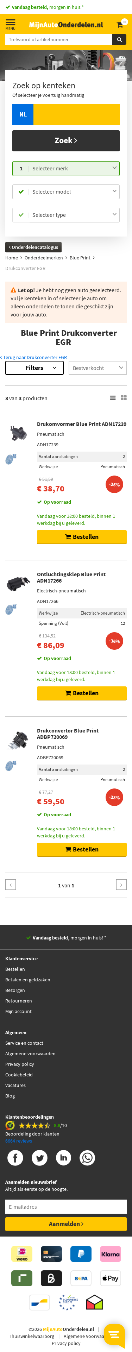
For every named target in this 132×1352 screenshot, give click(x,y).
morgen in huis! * (69, 938)
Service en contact (24, 1043)
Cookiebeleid (19, 1074)
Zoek (64, 140)
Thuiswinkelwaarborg (31, 1336)
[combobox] (75, 168)
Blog (10, 1096)
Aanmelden (65, 1224)
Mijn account (18, 1011)
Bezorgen (15, 990)
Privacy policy (19, 1064)
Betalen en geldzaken (27, 979)
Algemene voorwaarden (30, 1053)
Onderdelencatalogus (34, 247)
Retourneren (18, 1001)
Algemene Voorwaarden (89, 1336)
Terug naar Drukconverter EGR (34, 357)
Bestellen (15, 969)
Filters (34, 368)
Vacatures (15, 1085)
